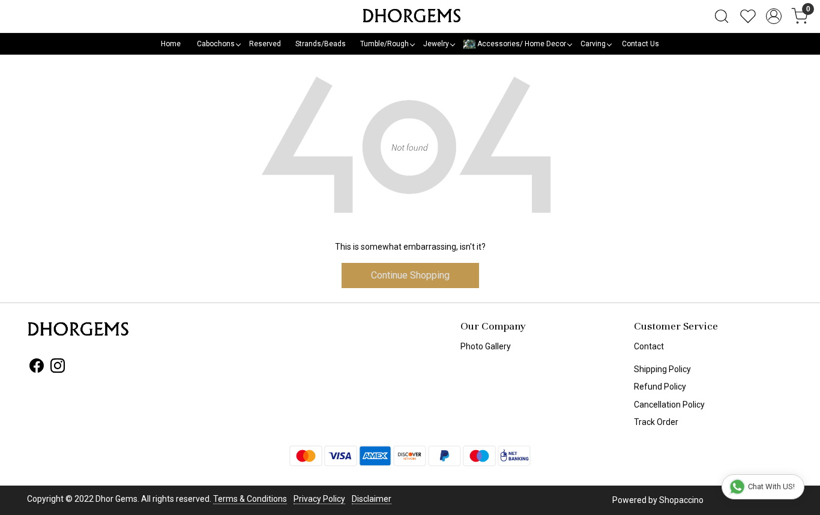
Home (171, 44)
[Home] (410, 16)
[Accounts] (773, 16)
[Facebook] (36, 368)
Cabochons (216, 44)
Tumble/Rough (384, 44)
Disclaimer (371, 499)
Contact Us (640, 44)
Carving (593, 44)
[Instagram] (57, 368)
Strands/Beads (320, 44)
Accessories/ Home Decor (520, 44)
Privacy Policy (319, 499)
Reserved (265, 44)
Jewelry (436, 44)
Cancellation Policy (669, 404)
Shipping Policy (662, 369)
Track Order (656, 422)
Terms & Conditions (250, 499)
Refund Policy (660, 386)
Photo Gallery (485, 346)
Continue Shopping (410, 275)
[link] (721, 16)
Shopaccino (681, 500)
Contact (649, 346)
